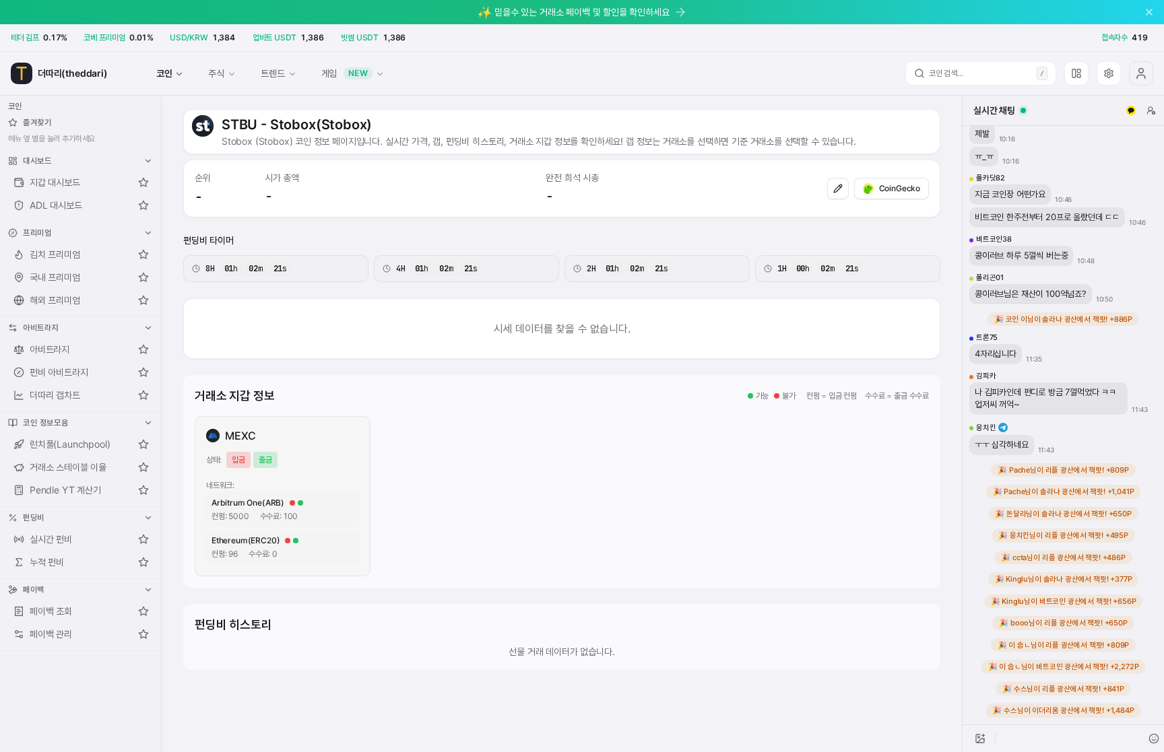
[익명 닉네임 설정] (1151, 110)
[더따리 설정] (1109, 73)
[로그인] (1141, 73)
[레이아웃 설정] (1076, 73)
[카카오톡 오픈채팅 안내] (1131, 110)
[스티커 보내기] (1153, 738)
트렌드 (272, 73)
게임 (344, 73)
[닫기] (1149, 12)
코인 (164, 73)
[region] (1063, 425)
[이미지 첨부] (980, 738)
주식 (216, 73)
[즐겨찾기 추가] (143, 182)
